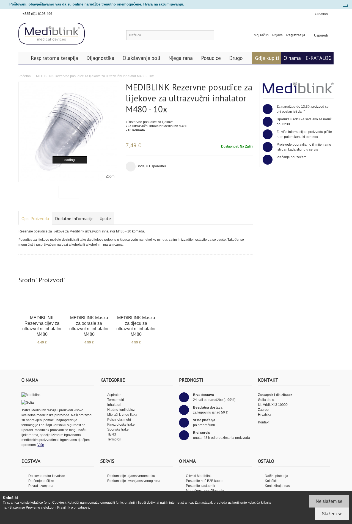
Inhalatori (114, 405)
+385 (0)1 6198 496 (37, 14)
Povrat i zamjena (40, 486)
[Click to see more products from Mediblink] (298, 87)
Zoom (110, 176)
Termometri (115, 400)
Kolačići (271, 481)
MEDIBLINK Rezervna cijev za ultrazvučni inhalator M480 (42, 326)
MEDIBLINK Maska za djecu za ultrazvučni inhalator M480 (136, 326)
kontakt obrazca (306, 137)
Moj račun (261, 35)
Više (40, 445)
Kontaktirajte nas (277, 486)
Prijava (277, 35)
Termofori (114, 439)
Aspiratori (114, 395)
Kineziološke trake (121, 424)
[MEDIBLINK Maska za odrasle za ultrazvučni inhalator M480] (89, 301)
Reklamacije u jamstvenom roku (131, 476)
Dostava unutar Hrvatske (46, 476)
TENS (111, 434)
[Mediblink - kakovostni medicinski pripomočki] (51, 34)
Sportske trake (118, 429)
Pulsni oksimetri (119, 420)
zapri (347, 5)
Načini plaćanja (276, 476)
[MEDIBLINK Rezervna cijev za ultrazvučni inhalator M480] (42, 301)
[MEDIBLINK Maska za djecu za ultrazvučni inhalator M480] (136, 301)
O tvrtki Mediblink (198, 476)
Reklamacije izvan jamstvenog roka (133, 481)
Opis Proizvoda (35, 218)
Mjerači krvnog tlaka (122, 415)
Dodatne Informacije (74, 218)
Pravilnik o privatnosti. (73, 507)
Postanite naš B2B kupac (204, 481)
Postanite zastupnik (200, 486)
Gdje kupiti (267, 58)
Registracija (295, 35)
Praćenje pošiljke (41, 481)
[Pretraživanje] (209, 35)
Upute (105, 218)
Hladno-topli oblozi (121, 410)
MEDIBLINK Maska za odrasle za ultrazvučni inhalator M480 (89, 326)
